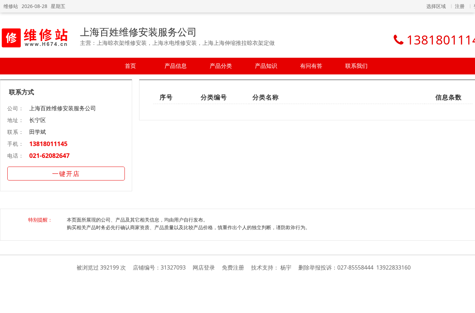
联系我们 (356, 66)
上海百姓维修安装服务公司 (138, 31)
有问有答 (311, 66)
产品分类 (221, 66)
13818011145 (48, 143)
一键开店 (66, 173)
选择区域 (436, 6)
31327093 (173, 267)
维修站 (10, 6)
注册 (460, 6)
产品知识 (266, 66)
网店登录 (204, 267)
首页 (130, 66)
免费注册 (233, 267)
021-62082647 (49, 155)
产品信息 (175, 66)
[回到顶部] (466, 304)
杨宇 (285, 267)
